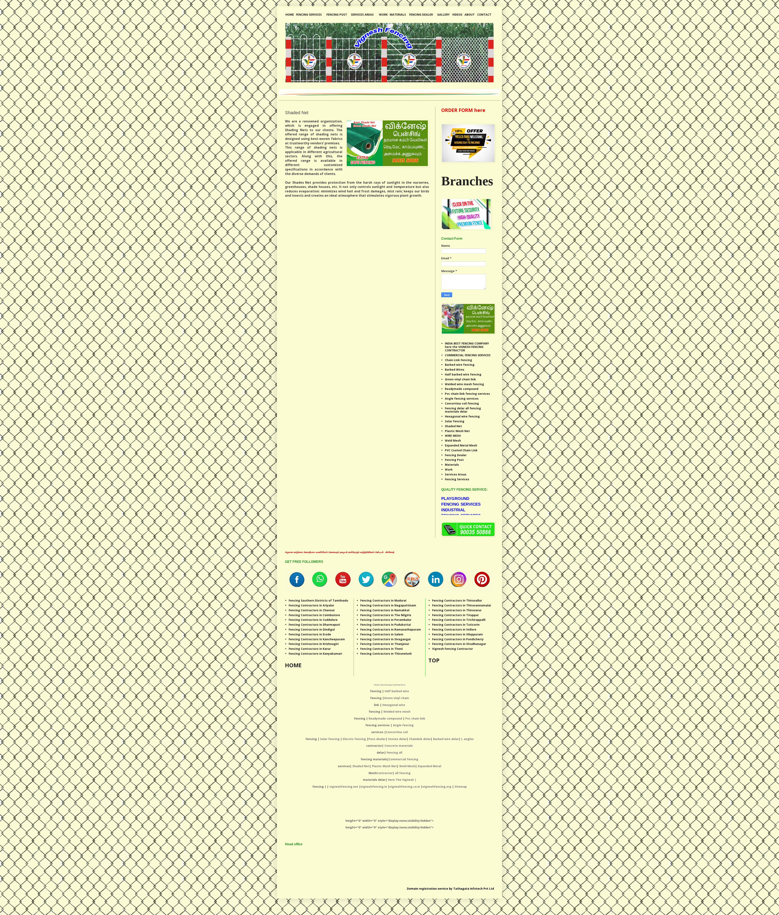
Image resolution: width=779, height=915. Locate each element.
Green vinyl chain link (460, 379)
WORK (383, 14)
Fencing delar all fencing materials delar (463, 410)
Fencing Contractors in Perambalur (385, 620)
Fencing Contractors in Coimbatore (314, 615)
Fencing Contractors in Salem (381, 634)
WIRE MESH (453, 436)
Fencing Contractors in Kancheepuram (317, 639)
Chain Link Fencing (458, 360)
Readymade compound (461, 389)
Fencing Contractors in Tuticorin (456, 624)
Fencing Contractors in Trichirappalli (458, 620)
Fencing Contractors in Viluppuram (457, 634)
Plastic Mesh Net (457, 431)
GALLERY (443, 14)
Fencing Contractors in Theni (381, 649)
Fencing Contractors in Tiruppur (455, 615)
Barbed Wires (454, 369)
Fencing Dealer (456, 455)
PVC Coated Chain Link (461, 450)
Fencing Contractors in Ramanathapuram (390, 629)
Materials (452, 465)
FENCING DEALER (421, 14)
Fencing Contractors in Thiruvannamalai (461, 605)
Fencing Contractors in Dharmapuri (314, 624)
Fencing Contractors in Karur (310, 649)
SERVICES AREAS (362, 14)
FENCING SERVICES (309, 14)
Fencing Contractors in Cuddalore (313, 620)
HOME (289, 14)
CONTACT (484, 14)
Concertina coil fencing (462, 403)
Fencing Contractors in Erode (310, 634)
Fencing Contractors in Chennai (312, 610)
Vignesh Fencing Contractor (452, 649)
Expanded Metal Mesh (461, 445)
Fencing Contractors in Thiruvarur (457, 610)
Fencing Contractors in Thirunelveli (386, 653)
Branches (467, 181)
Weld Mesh (453, 440)
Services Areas (455, 474)
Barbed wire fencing (460, 365)
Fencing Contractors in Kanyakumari (315, 653)
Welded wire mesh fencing (464, 384)
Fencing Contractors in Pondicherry (458, 639)
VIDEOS (457, 14)
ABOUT (470, 14)
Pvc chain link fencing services (467, 394)
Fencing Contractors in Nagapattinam (388, 605)
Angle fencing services (462, 398)
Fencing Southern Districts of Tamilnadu (318, 600)
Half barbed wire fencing (463, 374)
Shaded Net (453, 426)
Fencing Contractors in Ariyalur (311, 605)
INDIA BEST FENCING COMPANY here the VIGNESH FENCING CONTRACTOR (467, 346)
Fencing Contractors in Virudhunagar (459, 644)
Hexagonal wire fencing (462, 416)
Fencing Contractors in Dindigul (312, 629)
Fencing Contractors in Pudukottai (385, 624)
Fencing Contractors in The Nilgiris (385, 615)
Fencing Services (457, 479)
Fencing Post (454, 460)
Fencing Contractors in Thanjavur (384, 644)
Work (449, 469)
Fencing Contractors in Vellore (454, 629)
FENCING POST (336, 14)
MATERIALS (398, 14)
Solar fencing (454, 421)
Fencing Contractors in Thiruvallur (457, 600)
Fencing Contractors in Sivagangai (385, 639)
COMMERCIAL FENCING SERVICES (468, 355)
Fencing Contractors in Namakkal (384, 610)
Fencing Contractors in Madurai (383, 600)
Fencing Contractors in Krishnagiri (314, 644)
